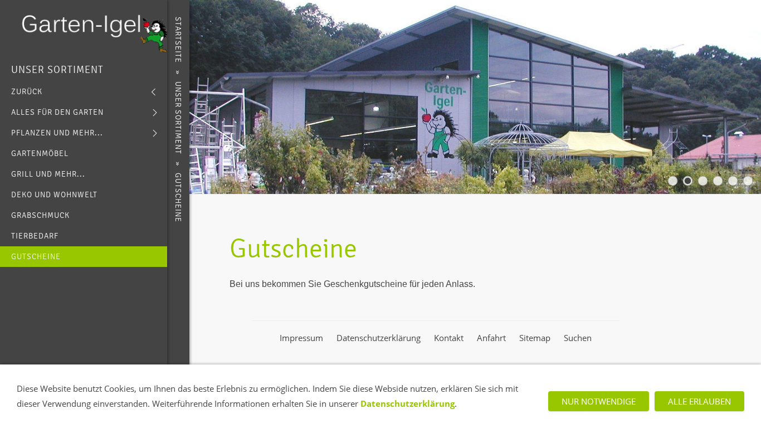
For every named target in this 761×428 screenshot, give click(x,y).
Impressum (301, 337)
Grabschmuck (40, 215)
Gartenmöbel (40, 153)
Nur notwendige (599, 401)
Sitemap (534, 337)
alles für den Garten (57, 112)
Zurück (26, 91)
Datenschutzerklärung (378, 337)
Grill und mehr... (48, 174)
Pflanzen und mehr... (57, 133)
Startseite (178, 40)
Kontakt (449, 337)
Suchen (578, 337)
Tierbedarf (34, 236)
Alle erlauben (699, 401)
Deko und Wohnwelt (54, 195)
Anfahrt (491, 337)
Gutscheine (36, 256)
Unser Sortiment (57, 70)
